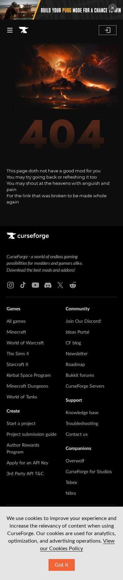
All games (16, 321)
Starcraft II (17, 364)
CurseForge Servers (85, 386)
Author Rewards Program (23, 448)
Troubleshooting (82, 423)
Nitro (71, 493)
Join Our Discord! (83, 321)
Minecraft (16, 332)
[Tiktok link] (23, 285)
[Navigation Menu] (10, 30)
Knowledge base (82, 413)
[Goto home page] (23, 30)
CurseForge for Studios (89, 472)
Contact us (77, 434)
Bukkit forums (80, 375)
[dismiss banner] (112, 8)
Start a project (21, 423)
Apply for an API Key (27, 463)
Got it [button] (61, 565)
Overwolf (75, 461)
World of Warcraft (25, 343)
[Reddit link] (73, 285)
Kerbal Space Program (29, 375)
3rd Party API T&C (25, 474)
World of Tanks (22, 397)
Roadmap (75, 364)
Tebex (71, 482)
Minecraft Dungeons (27, 386)
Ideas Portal (77, 332)
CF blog (73, 343)
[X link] (60, 285)
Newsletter (77, 354)
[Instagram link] (10, 285)
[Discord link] (48, 285)
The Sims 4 (18, 354)
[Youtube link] (35, 285)
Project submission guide (31, 434)
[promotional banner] (61, 10)
